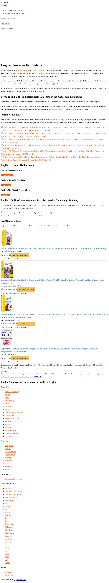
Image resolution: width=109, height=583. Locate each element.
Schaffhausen (9, 533)
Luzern (7, 521)
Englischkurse (5, 23)
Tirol (6, 464)
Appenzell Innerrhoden (13, 494)
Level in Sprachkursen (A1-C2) (15, 10)
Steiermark (8, 461)
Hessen (7, 410)
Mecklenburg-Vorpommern (14, 412)
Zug (6, 560)
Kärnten (8, 449)
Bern (6, 503)
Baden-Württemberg (12, 392)
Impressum (8, 572)
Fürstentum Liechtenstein (13, 479)
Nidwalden (9, 527)
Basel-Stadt (9, 500)
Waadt (7, 554)
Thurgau (8, 548)
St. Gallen (8, 542)
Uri (6, 551)
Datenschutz (9, 575)
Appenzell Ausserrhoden (13, 491)
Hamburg (8, 407)
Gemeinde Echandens (22, 70)
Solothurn (8, 539)
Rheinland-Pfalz (10, 421)
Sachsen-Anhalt (10, 430)
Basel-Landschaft (11, 497)
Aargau (7, 488)
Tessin (7, 545)
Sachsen (8, 427)
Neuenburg (9, 524)
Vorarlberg (8, 467)
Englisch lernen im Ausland (14, 13)
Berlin (7, 398)
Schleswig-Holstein (11, 433)
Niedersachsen (10, 415)
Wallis (7, 557)
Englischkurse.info (20, 580)
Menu (4, 5)
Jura (6, 518)
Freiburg (8, 506)
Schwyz (8, 536)
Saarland (8, 424)
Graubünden (9, 515)
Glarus (7, 512)
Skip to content (6, 2)
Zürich (7, 563)
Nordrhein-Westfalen (12, 418)
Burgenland (9, 446)
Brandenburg (9, 401)
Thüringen (8, 436)
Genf (7, 509)
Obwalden (8, 530)
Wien (7, 469)
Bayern (7, 395)
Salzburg (8, 458)
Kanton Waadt (37, 70)
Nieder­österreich (10, 452)
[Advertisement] (54, 46)
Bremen (7, 404)
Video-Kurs (53, 119)
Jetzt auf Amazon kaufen (20, 255)
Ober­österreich (10, 455)
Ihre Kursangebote (58, 109)
